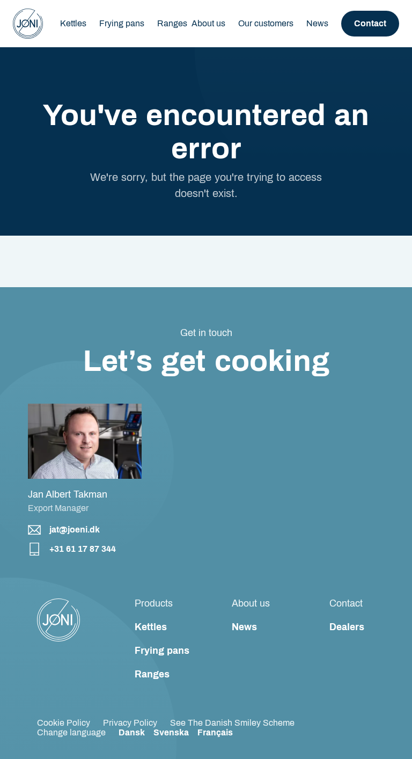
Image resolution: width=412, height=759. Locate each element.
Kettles (151, 627)
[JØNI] (28, 24)
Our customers (265, 23)
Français (215, 732)
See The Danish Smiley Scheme (232, 722)
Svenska (171, 732)
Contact (370, 23)
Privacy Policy (130, 722)
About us (208, 23)
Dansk (132, 732)
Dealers (346, 627)
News (317, 23)
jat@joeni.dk (74, 529)
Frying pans (162, 650)
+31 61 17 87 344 (82, 548)
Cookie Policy (63, 722)
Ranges (152, 674)
